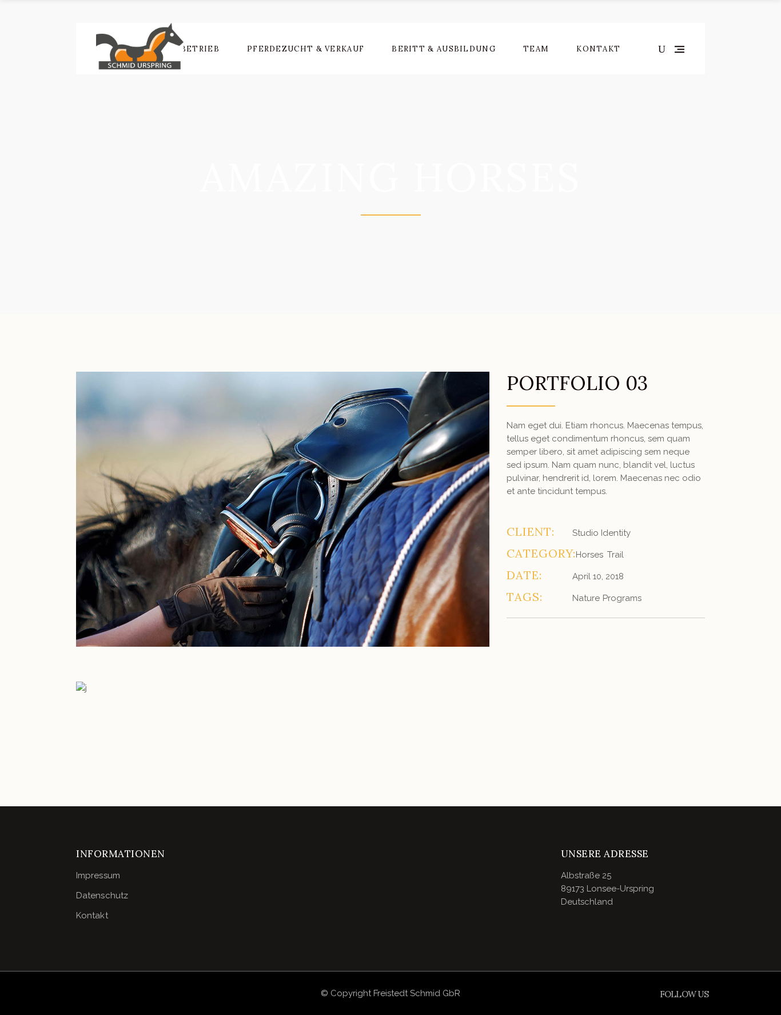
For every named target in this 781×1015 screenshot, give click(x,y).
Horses (589, 555)
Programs (622, 598)
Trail (615, 555)
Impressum (98, 875)
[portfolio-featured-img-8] (282, 688)
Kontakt (92, 915)
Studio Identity (601, 533)
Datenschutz (102, 895)
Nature (586, 598)
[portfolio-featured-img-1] (282, 509)
